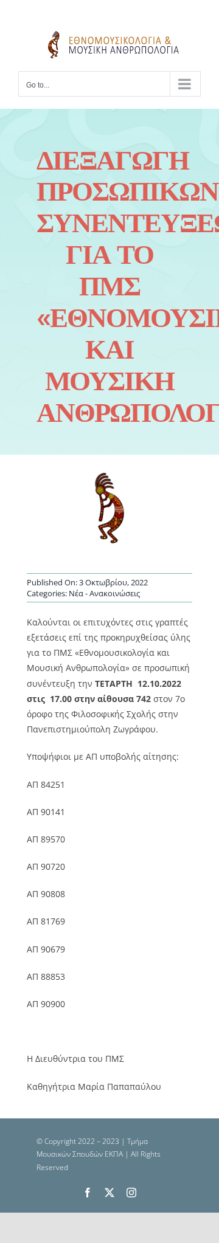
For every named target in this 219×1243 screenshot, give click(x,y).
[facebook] (87, 1192)
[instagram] (131, 1192)
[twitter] (109, 1192)
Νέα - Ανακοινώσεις (104, 593)
